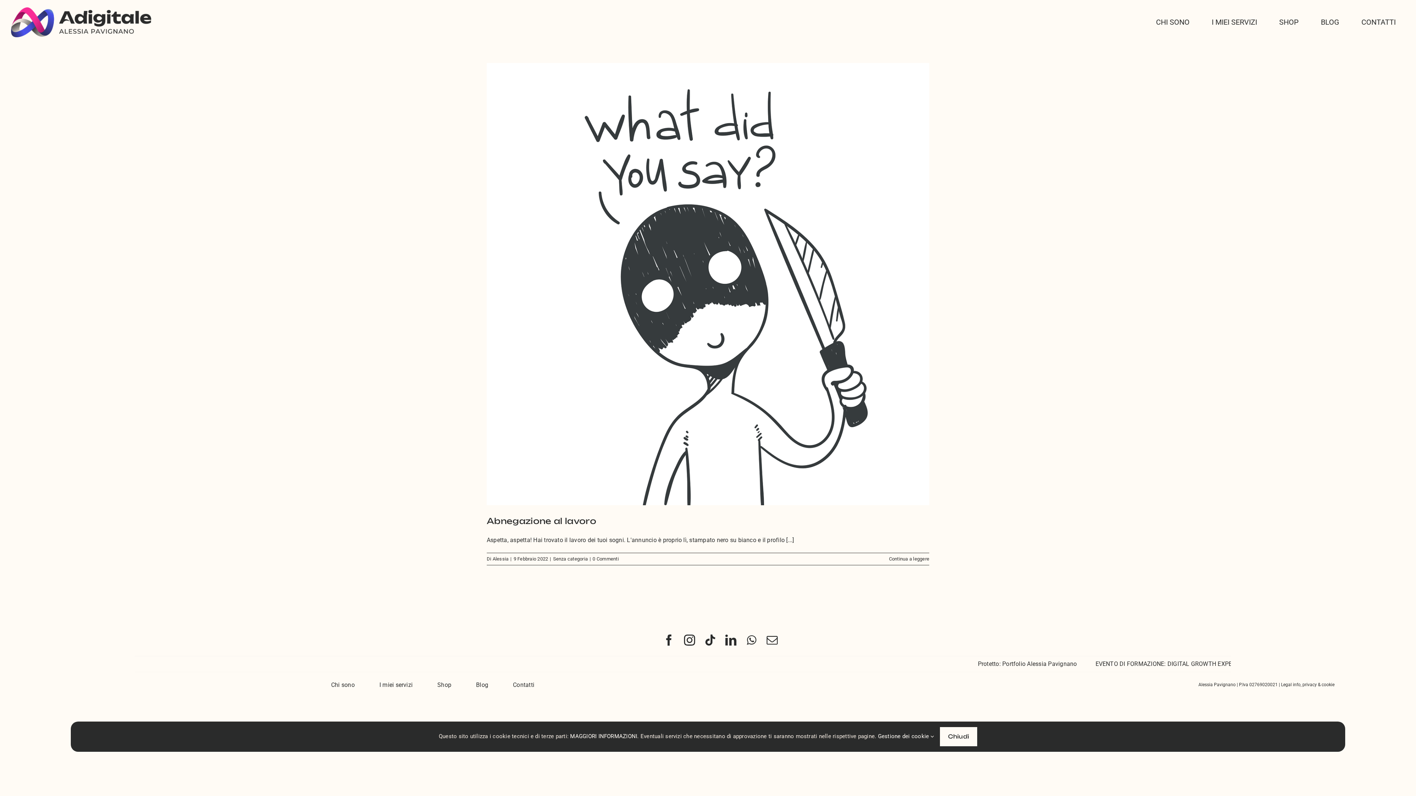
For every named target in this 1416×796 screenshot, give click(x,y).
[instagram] (689, 640)
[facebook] (668, 640)
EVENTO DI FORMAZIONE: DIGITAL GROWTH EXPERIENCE (1137, 663)
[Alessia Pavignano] (81, 10)
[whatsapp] (751, 640)
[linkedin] (730, 640)
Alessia (501, 559)
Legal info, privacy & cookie (1308, 684)
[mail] (772, 640)
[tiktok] (710, 640)
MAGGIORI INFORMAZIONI (603, 736)
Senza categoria (570, 559)
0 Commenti (605, 559)
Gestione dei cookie (904, 736)
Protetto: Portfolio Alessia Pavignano (991, 663)
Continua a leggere (909, 559)
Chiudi (958, 736)
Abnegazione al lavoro (541, 521)
